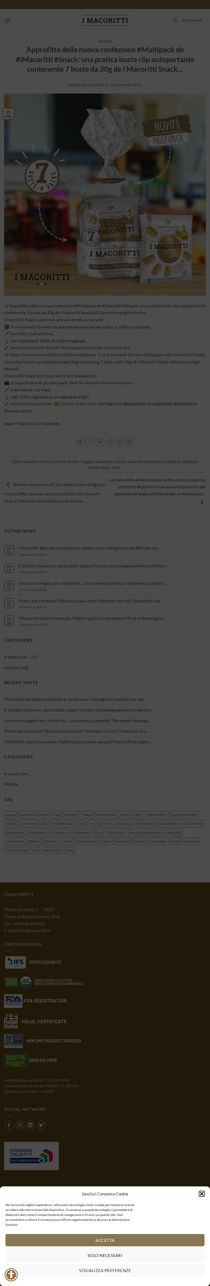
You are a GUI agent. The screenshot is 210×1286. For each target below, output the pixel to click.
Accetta (104, 1240)
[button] (202, 1194)
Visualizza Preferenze (105, 1270)
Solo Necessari (105, 1255)
